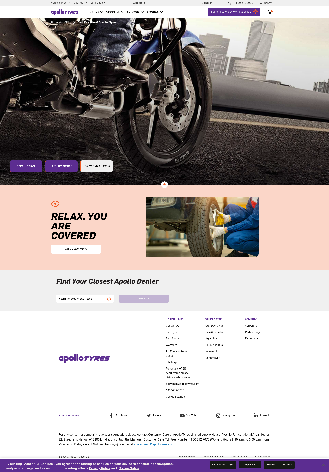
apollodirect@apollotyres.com (154, 444)
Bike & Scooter (214, 332)
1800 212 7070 (243, 2)
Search (268, 3)
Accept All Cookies (279, 465)
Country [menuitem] (79, 2)
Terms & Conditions (213, 456)
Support (133, 12)
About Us (113, 12)
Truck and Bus (214, 345)
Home (54, 22)
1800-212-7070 (175, 390)
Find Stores (173, 338)
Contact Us (172, 325)
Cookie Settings (175, 396)
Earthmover (212, 357)
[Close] (323, 464)
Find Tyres (172, 332)
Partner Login (253, 332)
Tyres (94, 12)
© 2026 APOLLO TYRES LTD (74, 457)
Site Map (171, 362)
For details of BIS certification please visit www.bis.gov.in (178, 373)
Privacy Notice (187, 456)
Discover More (76, 249)
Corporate (139, 2)
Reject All (250, 464)
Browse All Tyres (96, 166)
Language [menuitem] (96, 2)
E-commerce (252, 338)
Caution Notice (262, 456)
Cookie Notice (239, 456)
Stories (153, 12)
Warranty (171, 345)
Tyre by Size (26, 166)
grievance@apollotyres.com (182, 383)
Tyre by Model (61, 166)
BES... (68, 22)
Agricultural (212, 338)
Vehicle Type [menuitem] (59, 2)
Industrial (211, 351)
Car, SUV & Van (214, 325)
